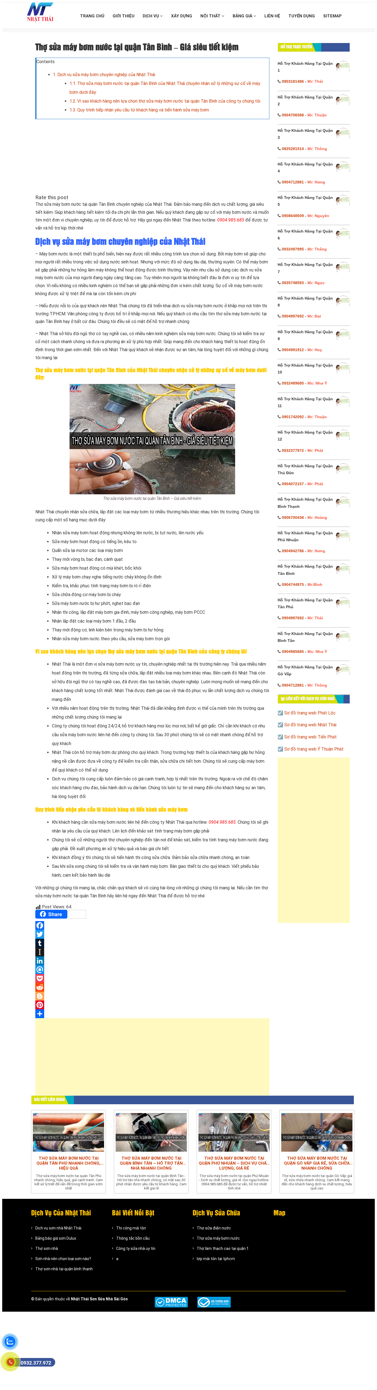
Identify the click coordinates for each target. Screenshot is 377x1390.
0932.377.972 (36, 1363)
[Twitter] (152, 934)
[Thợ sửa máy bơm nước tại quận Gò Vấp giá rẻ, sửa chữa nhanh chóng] (316, 1131)
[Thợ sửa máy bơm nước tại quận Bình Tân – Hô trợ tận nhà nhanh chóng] (151, 1131)
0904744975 (293, 584)
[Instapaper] (152, 952)
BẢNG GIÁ (243, 16)
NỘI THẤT (211, 16)
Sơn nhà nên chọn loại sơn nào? (63, 1258)
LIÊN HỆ (272, 16)
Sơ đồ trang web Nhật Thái (310, 724)
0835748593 (293, 283)
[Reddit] (152, 987)
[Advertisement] (152, 1059)
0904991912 (293, 350)
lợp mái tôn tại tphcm (216, 1258)
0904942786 (293, 551)
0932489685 (293, 383)
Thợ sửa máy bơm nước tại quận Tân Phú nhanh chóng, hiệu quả (68, 1163)
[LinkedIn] (152, 960)
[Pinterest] (152, 1005)
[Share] (152, 1013)
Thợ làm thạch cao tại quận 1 (223, 1248)
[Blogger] (152, 996)
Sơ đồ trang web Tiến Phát (310, 737)
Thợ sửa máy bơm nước (218, 1238)
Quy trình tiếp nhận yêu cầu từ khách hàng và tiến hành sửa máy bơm (139, 110)
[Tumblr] (152, 943)
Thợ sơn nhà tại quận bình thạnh (64, 1269)
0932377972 (293, 450)
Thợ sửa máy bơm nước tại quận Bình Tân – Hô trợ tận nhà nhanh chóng (151, 1163)
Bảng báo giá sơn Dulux (55, 1238)
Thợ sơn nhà (46, 1248)
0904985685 (293, 651)
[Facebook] (152, 925)
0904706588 (293, 115)
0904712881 (293, 182)
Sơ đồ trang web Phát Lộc (310, 713)
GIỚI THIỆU (123, 16)
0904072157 (293, 484)
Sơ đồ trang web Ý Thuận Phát (314, 749)
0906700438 (293, 517)
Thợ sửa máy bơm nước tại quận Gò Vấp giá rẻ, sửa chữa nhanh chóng (317, 1163)
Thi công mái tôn (131, 1228)
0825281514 (293, 148)
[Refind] (152, 969)
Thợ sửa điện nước (214, 1228)
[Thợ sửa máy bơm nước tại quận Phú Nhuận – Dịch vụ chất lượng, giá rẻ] (234, 1131)
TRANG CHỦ (92, 16)
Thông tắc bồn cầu (133, 1238)
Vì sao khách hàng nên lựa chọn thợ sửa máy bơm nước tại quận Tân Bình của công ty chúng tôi (165, 101)
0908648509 (293, 216)
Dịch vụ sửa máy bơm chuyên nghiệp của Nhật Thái (104, 74)
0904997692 (293, 316)
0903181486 (293, 81)
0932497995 (293, 249)
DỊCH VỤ (151, 16)
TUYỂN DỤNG (301, 16)
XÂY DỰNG (181, 16)
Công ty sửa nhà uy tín (135, 1248)
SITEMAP (332, 16)
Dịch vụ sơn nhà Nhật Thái (58, 1228)
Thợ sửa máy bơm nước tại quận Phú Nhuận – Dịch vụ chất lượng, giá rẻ (234, 1163)
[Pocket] (152, 978)
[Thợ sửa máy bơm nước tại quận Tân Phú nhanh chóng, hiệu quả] (68, 1131)
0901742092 (293, 417)
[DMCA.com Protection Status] (171, 1302)
